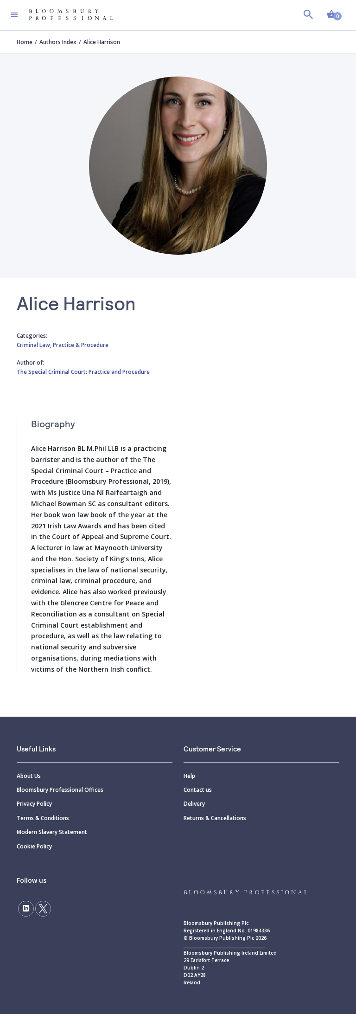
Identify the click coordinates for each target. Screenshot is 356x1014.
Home (24, 42)
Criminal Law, (35, 345)
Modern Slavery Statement (52, 832)
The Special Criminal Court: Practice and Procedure (83, 372)
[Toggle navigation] (14, 14)
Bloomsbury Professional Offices (60, 790)
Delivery (194, 804)
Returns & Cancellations (215, 818)
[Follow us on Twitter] (43, 909)
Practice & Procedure (80, 345)
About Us (29, 776)
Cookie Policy (34, 846)
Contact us (198, 790)
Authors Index (57, 42)
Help (189, 776)
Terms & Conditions (43, 818)
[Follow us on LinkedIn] (26, 909)
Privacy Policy (34, 804)
